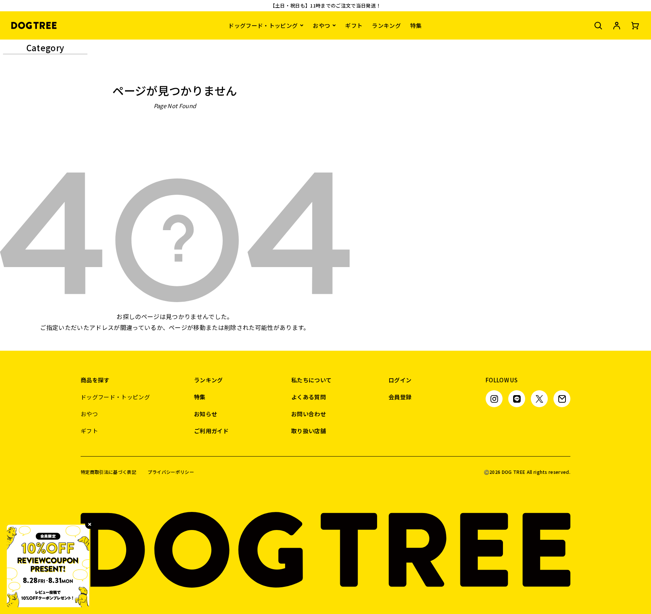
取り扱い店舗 (308, 431)
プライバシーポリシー (171, 472)
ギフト (353, 25)
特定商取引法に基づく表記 (108, 472)
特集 (416, 25)
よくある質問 (308, 397)
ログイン (399, 380)
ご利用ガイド (211, 431)
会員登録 (399, 397)
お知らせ (205, 414)
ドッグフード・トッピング (263, 25)
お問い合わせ (308, 414)
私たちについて (311, 380)
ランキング (386, 25)
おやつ (321, 25)
